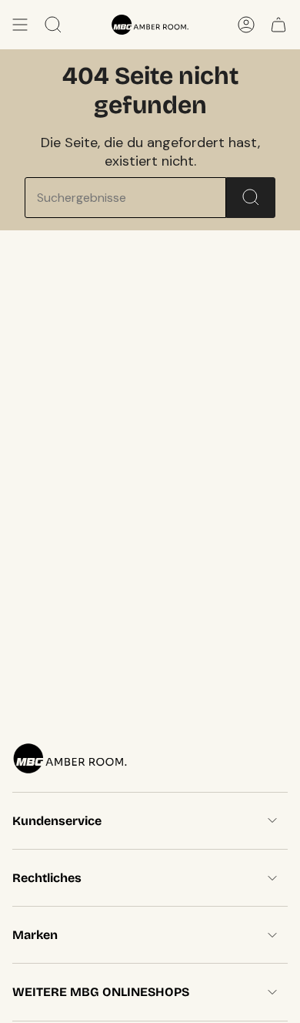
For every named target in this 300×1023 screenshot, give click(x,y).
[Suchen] (250, 197)
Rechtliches (47, 877)
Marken (35, 934)
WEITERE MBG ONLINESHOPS (100, 991)
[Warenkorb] (278, 24)
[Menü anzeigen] (20, 24)
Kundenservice (57, 820)
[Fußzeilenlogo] (70, 758)
